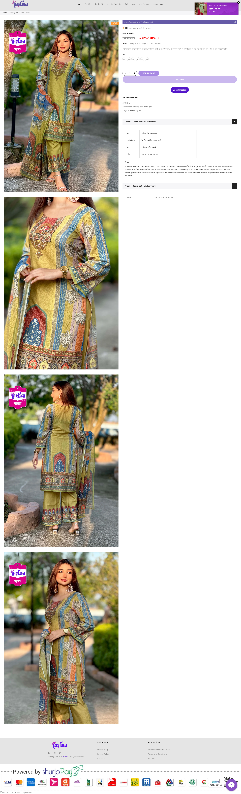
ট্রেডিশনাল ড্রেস (130, 4)
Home (4, 12)
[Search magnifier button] (235, 22)
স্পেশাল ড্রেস (148, 106)
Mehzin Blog (102, 749)
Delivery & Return (130, 97)
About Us (151, 758)
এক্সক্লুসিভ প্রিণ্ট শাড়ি (114, 4)
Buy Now (180, 79)
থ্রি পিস (138, 110)
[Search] (228, 4)
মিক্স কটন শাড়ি (99, 4)
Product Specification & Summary (140, 121)
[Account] (232, 4)
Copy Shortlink (180, 90)
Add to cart (149, 73)
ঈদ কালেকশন (131, 110)
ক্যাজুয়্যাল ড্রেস (158, 4)
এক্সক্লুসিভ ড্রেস (144, 4)
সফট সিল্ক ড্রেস (14, 12)
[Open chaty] (231, 785)
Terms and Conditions (157, 754)
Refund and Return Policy (159, 749)
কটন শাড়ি (87, 4)
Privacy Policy (103, 754)
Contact (101, 758)
